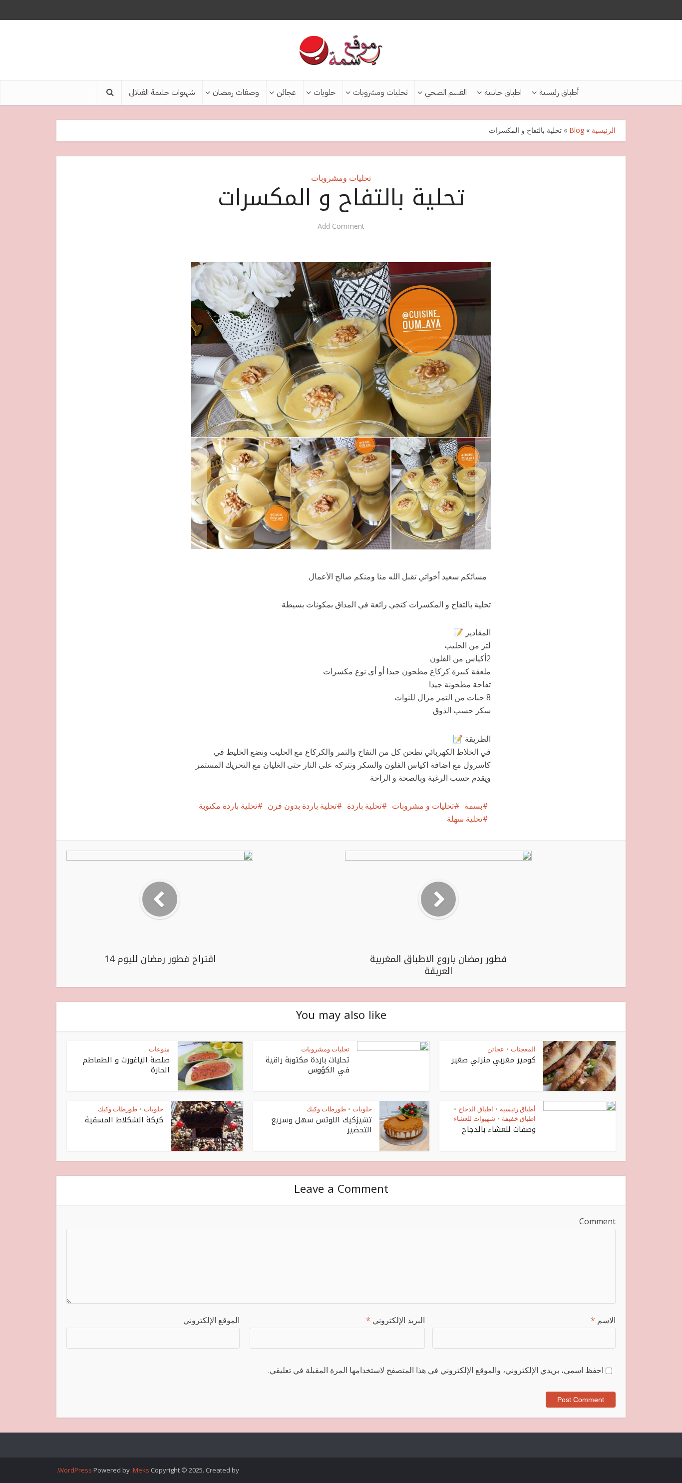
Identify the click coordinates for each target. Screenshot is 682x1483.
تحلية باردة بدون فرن (302, 805)
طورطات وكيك (326, 1108)
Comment (597, 1221)
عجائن (286, 92)
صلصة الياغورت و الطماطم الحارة (126, 1065)
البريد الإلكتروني (395, 1320)
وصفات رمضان (236, 92)
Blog (576, 130)
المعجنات (523, 1048)
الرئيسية (604, 130)
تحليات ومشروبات (380, 92)
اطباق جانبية (503, 92)
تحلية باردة (364, 805)
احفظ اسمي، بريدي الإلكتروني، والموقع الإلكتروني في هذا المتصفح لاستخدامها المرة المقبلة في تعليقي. (436, 1370)
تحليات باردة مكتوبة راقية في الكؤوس (307, 1065)
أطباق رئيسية (559, 92)
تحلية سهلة (464, 818)
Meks (141, 1470)
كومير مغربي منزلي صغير (493, 1060)
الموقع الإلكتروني (211, 1320)
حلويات (325, 92)
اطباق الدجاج (475, 1108)
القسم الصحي (446, 92)
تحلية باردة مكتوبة (228, 805)
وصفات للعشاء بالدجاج (499, 1129)
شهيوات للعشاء (474, 1118)
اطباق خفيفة (519, 1118)
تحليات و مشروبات (423, 805)
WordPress (75, 1470)
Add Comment (341, 226)
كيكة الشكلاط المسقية (124, 1120)
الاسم (603, 1320)
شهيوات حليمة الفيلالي (162, 92)
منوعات (159, 1048)
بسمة (473, 805)
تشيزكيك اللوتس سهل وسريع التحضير (321, 1125)
